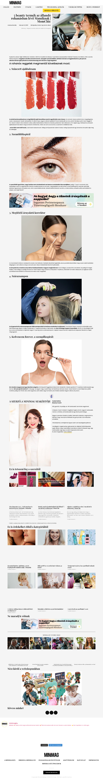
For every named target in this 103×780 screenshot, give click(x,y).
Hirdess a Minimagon (27, 760)
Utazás (28, 7)
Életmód (17, 7)
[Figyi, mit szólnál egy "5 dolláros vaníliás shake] (64, 736)
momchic (34, 523)
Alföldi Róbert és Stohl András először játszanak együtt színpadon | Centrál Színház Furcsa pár (18, 665)
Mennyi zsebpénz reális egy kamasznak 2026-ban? (84, 664)
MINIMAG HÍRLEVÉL (51, 10)
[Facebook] (68, 3)
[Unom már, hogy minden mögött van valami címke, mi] (39, 736)
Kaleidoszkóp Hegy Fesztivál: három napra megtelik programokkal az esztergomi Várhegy (62, 665)
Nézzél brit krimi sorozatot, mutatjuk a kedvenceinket (40, 665)
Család (6, 7)
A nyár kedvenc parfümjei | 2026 (78, 609)
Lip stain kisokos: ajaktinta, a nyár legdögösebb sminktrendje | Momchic (19, 566)
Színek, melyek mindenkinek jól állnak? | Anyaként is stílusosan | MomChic (51, 507)
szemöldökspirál (52, 523)
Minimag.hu (46, 635)
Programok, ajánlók (55, 7)
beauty (23, 523)
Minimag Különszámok (51, 763)
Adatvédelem (68, 760)
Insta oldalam (68, 432)
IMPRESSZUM (94, 760)
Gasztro (39, 7)
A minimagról (10, 760)
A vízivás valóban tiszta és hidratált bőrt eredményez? (20, 610)
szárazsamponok (42, 523)
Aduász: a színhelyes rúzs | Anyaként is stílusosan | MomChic (79, 507)
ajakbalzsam (16, 523)
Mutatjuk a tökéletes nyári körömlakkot (50, 609)
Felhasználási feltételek (49, 760)
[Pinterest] (72, 3)
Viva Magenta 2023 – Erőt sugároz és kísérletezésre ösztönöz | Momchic (20, 507)
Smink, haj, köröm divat (44, 25)
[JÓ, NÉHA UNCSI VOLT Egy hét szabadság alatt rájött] (14, 736)
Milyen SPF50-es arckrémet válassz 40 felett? (50, 566)
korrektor (28, 523)
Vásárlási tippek (75, 7)
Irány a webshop (93, 7)
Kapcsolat (81, 760)
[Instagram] (77, 3)
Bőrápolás (34, 25)
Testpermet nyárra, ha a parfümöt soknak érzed (81, 566)
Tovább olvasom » (13, 519)
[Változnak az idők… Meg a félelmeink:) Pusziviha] (89, 736)
